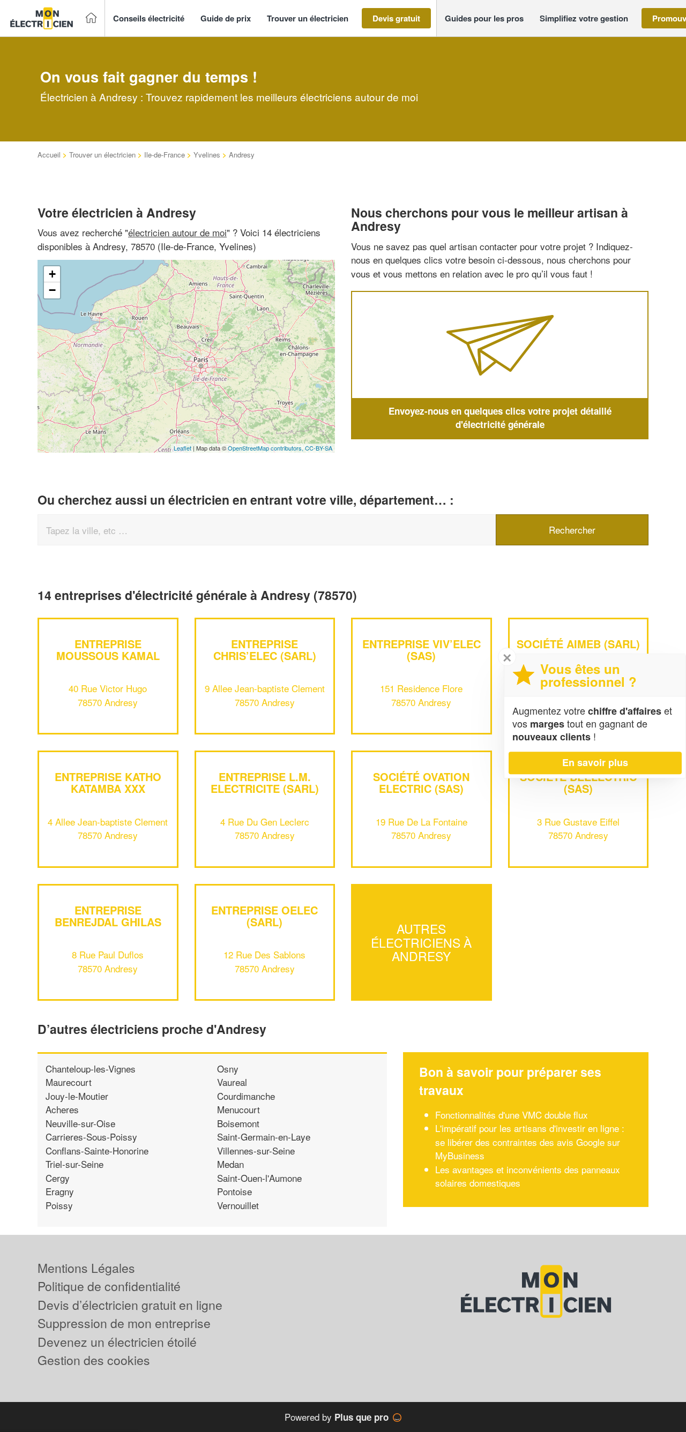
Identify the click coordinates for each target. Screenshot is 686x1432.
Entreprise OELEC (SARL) (264, 915)
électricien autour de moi (177, 232)
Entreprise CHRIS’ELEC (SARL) (264, 649)
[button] (148, 18)
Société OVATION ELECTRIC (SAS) (421, 782)
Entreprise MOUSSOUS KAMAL (108, 649)
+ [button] (52, 274)
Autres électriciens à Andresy (421, 942)
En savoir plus (595, 762)
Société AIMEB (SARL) (578, 643)
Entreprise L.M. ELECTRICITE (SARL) (265, 782)
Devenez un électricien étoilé (117, 1342)
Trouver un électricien (102, 154)
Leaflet (182, 448)
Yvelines (206, 154)
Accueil (49, 154)
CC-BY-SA (318, 448)
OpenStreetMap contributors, (266, 448)
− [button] (52, 290)
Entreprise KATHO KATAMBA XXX (108, 782)
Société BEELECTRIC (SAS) (578, 782)
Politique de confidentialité (109, 1286)
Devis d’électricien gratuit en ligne (130, 1305)
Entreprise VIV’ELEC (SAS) (421, 649)
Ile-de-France (164, 154)
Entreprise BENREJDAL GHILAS (108, 915)
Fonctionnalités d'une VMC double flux (511, 1114)
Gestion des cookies (94, 1360)
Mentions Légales (86, 1268)
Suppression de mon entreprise (124, 1323)
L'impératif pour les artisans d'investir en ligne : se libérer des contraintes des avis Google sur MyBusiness (529, 1141)
